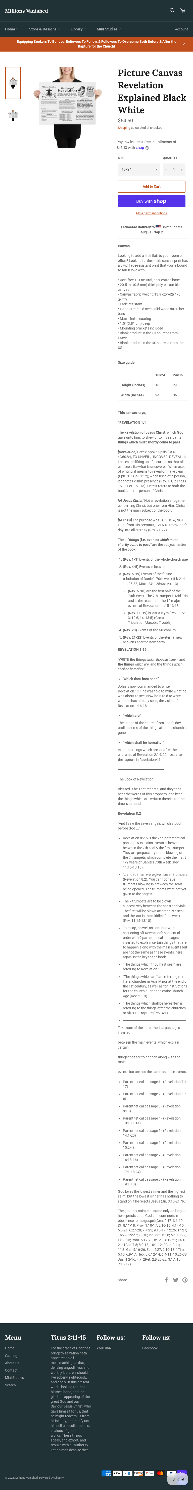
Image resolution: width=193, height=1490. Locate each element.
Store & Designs (43, 29)
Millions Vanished (26, 11)
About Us (12, 1363)
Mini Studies (108, 29)
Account (181, 29)
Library (77, 29)
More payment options (151, 213)
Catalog (11, 1356)
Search (10, 1385)
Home (10, 29)
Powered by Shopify (51, 1477)
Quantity (170, 158)
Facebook (150, 1348)
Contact (11, 1370)
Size (121, 158)
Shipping (124, 128)
